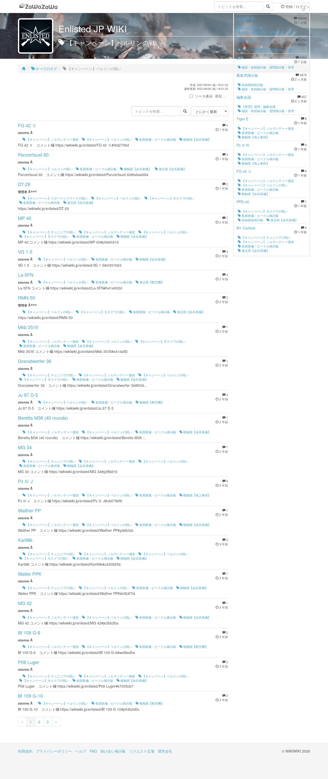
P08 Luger (28, 662)
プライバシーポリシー (54, 751)
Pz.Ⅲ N (243, 145)
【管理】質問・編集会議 (258, 106)
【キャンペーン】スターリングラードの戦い (57, 198)
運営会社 (165, 751)
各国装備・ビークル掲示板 (157, 139)
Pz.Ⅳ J (25, 481)
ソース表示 (204, 96)
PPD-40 (243, 201)
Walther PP (29, 510)
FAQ (93, 751)
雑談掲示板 (245, 18)
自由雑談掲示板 (252, 28)
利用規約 (25, 751)
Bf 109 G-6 (29, 632)
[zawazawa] (38, 6)
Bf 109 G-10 (30, 695)
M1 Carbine (246, 227)
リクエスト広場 (141, 751)
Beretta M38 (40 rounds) (43, 417)
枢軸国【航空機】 (151, 402)
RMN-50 (26, 297)
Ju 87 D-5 (28, 394)
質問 (240, 57)
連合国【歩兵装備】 (172, 169)
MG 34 (25, 447)
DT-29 (24, 184)
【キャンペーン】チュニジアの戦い (51, 232)
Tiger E (242, 118)
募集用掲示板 (247, 75)
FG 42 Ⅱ (27, 125)
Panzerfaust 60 (33, 154)
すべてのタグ (46, 68)
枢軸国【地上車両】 (196, 495)
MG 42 (25, 603)
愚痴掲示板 (245, 40)
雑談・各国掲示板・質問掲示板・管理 (267, 32)
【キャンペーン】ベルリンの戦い (108, 139)
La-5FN (25, 274)
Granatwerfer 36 (34, 361)
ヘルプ (80, 751)
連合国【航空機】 (151, 282)
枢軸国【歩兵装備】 (196, 139)
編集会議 (244, 97)
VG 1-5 (25, 251)
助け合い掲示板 (113, 751)
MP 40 (24, 218)
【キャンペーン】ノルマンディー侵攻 (52, 139)
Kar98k (25, 539)
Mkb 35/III (28, 327)
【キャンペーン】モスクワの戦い (171, 198)
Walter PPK (30, 573)
